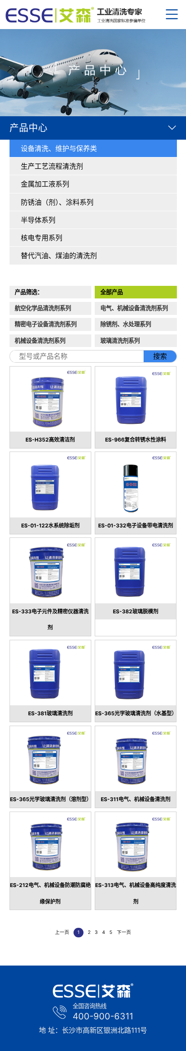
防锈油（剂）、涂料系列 (57, 202)
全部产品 (111, 291)
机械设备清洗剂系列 (40, 340)
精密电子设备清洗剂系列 (46, 324)
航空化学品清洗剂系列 (43, 307)
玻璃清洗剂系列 (120, 340)
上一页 (62, 932)
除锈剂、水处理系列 (125, 324)
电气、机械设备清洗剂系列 (134, 307)
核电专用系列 (41, 237)
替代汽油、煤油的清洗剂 (59, 255)
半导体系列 (38, 220)
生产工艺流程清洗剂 (52, 166)
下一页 (124, 932)
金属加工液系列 (45, 184)
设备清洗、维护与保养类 (59, 148)
